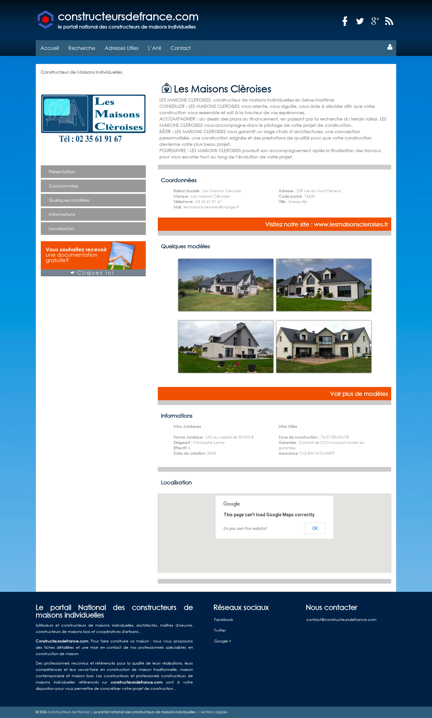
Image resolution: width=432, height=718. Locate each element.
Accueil (49, 48)
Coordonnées (63, 186)
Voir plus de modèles (359, 393)
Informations (62, 214)
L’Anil (154, 48)
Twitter (220, 630)
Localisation (61, 228)
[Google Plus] (375, 21)
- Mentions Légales (211, 712)
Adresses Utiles (122, 48)
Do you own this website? (245, 528)
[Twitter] (360, 21)
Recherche (81, 48)
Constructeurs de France (68, 712)
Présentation (62, 172)
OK (315, 528)
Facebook (223, 619)
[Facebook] (345, 21)
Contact (180, 48)
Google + (222, 641)
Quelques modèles (69, 200)
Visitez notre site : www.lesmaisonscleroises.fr (326, 224)
